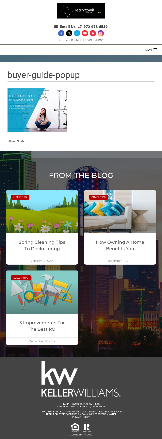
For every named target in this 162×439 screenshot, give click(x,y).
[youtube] (85, 33)
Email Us (68, 26)
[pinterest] (93, 33)
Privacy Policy (81, 417)
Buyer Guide (16, 141)
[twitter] (69, 33)
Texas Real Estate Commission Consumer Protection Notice (81, 414)
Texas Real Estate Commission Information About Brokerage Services (81, 411)
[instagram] (101, 33)
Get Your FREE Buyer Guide (81, 39)
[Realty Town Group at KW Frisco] (81, 10)
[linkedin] (77, 33)
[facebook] (61, 33)
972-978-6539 (96, 26)
